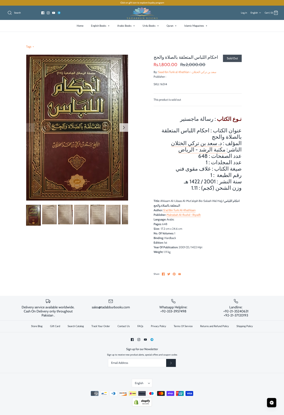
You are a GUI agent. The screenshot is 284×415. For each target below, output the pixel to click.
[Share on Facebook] (163, 274)
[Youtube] (53, 12)
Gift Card (55, 326)
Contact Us (123, 326)
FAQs (140, 326)
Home (80, 25)
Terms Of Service (183, 326)
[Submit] (171, 363)
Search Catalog (76, 326)
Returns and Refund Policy (214, 326)
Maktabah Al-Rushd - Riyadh (184, 215)
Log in (244, 12)
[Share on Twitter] (168, 274)
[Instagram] (48, 12)
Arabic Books (126, 25)
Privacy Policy (158, 326)
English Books (100, 25)
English (254, 12)
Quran (172, 25)
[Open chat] (271, 402)
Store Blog (37, 326)
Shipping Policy (244, 326)
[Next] (124, 127)
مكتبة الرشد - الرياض (202, 149)
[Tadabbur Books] (142, 13)
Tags (30, 46)
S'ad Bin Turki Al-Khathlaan (179, 210)
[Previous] (30, 127)
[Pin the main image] (174, 274)
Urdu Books (151, 25)
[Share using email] (179, 274)
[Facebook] (42, 12)
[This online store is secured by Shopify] (142, 405)
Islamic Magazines (195, 25)
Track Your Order (100, 326)
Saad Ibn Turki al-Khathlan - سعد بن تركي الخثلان (187, 72)
